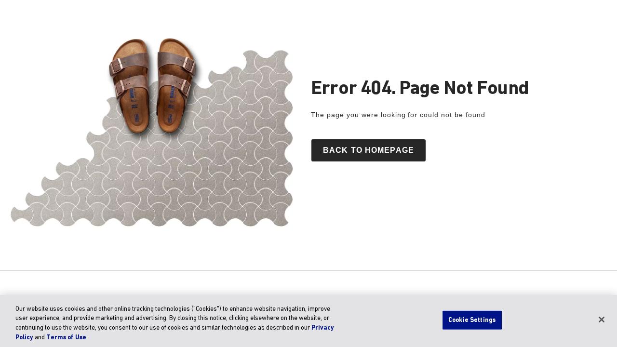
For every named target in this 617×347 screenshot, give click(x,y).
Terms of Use (66, 337)
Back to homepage (368, 150)
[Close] (601, 319)
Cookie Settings (472, 320)
